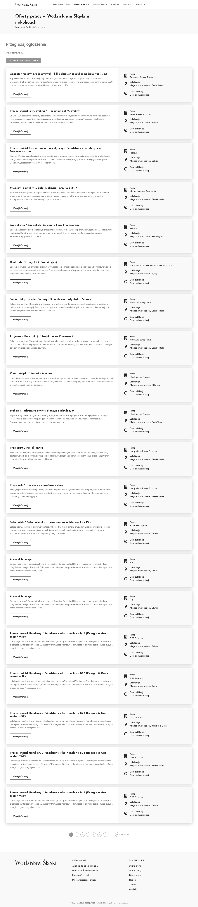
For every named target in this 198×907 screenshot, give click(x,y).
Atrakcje (140, 4)
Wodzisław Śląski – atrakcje (85, 870)
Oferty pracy (81, 4)
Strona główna (61, 4)
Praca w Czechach (80, 875)
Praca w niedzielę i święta (84, 880)
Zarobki (127, 4)
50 (117, 834)
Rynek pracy (100, 4)
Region (115, 4)
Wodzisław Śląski (23, 27)
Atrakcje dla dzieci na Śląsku (85, 866)
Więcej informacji (20, 94)
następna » (125, 834)
